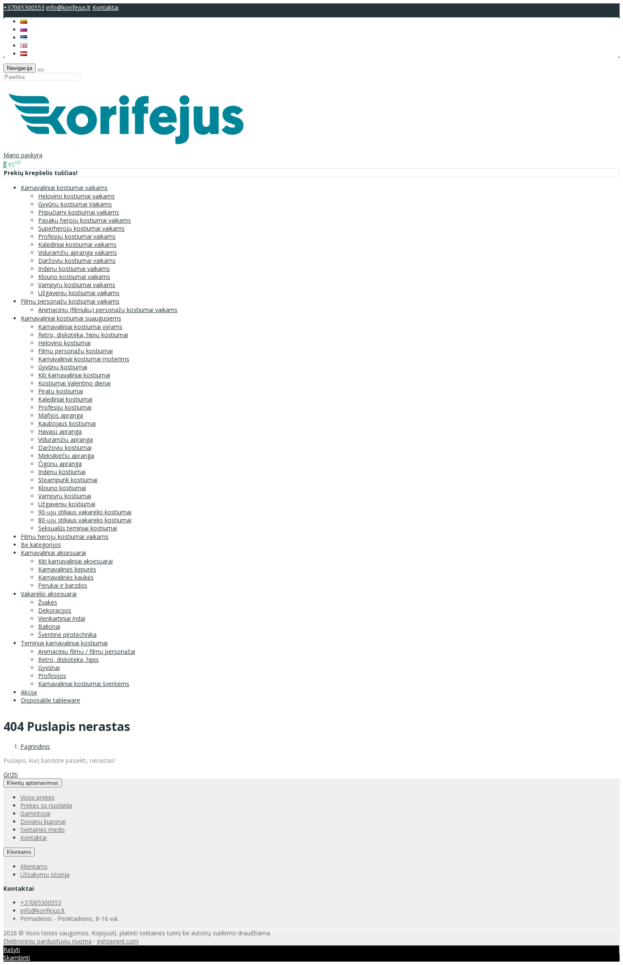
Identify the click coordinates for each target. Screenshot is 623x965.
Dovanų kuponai (43, 821)
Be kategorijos (41, 545)
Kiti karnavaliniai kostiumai (74, 375)
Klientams (19, 852)
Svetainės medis (42, 830)
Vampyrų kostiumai (64, 496)
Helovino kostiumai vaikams (76, 196)
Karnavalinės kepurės (67, 569)
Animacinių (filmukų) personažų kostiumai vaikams (108, 310)
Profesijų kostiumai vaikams (77, 236)
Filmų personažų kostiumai (75, 351)
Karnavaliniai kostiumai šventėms (83, 684)
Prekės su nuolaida (46, 805)
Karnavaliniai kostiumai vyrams (80, 327)
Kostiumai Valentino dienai (74, 383)
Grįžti (10, 774)
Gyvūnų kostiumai (62, 367)
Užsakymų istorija (45, 874)
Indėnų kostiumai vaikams (74, 269)
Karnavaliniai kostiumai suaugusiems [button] (71, 318)
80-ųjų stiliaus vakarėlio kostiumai (84, 520)
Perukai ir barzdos (62, 585)
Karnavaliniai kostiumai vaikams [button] (64, 188)
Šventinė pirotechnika (67, 634)
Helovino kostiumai (64, 343)
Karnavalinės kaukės (66, 577)
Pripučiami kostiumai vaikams (78, 212)
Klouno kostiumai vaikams (74, 277)
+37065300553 (23, 7)
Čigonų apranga (60, 464)
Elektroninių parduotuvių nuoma (47, 941)
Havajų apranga (60, 431)
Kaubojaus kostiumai (67, 423)
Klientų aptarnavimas (32, 783)
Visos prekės (37, 797)
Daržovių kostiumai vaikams (77, 261)
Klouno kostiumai (62, 488)
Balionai (49, 626)
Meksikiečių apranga (66, 456)
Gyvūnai (49, 668)
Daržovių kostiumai (65, 447)
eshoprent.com (118, 941)
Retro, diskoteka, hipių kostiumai (83, 335)
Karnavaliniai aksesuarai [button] (53, 553)
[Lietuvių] (23, 21)
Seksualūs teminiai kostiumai (77, 528)
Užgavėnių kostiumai (66, 504)
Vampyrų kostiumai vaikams (76, 285)
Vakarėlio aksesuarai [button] (49, 594)
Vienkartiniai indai (61, 618)
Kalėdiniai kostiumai (65, 399)
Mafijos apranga (60, 415)
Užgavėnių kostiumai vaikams (79, 293)
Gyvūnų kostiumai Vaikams (75, 204)
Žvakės (47, 602)
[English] (23, 45)
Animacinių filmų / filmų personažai (86, 651)
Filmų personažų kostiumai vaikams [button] (70, 301)
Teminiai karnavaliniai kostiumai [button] (64, 643)
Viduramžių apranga (65, 439)
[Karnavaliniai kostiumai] (131, 147)
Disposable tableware (50, 700)
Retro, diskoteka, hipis (68, 659)
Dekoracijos (54, 610)
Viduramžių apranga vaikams (77, 252)
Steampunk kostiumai (67, 480)
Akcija (29, 692)
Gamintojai (35, 813)
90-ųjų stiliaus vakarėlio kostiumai (84, 512)
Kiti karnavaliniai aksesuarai (75, 561)
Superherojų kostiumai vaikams (81, 228)
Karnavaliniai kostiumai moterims (83, 359)
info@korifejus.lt (68, 7)
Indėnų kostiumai (62, 472)
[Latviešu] (23, 53)
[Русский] (23, 29)
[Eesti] (23, 37)
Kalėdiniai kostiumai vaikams (77, 244)
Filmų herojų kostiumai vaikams (64, 537)
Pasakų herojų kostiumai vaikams (84, 220)
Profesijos (52, 676)
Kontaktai (105, 7)
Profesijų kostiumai (65, 407)
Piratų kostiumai (60, 391)
